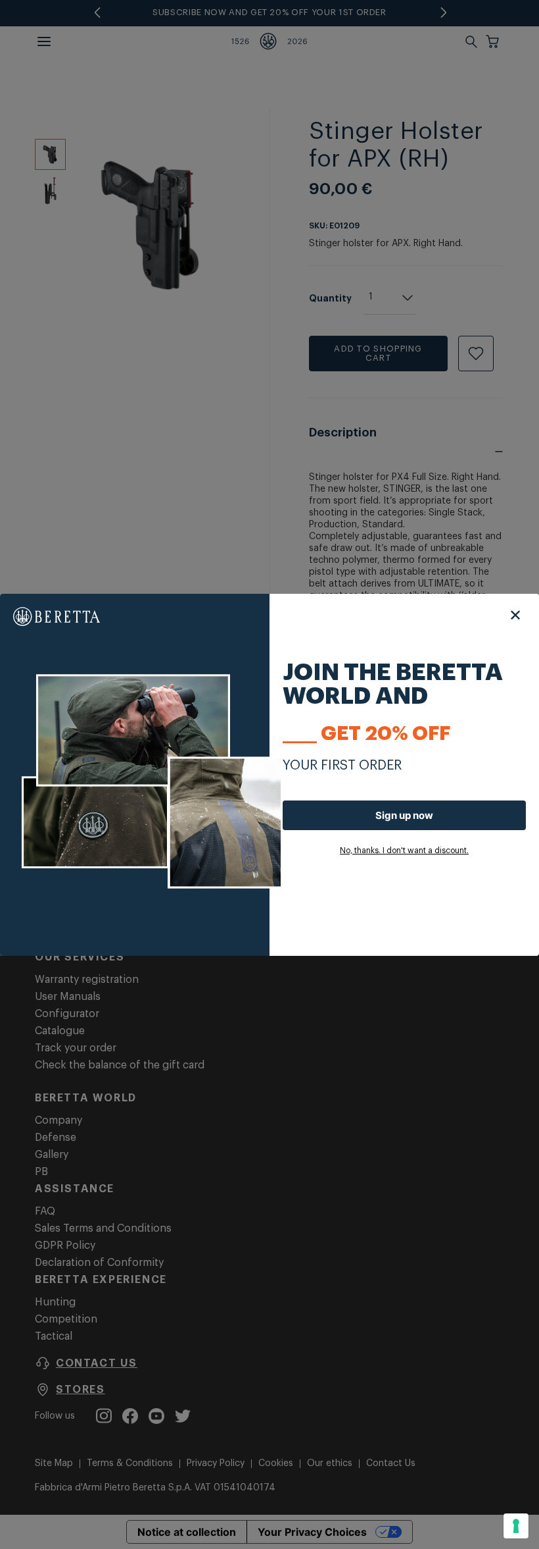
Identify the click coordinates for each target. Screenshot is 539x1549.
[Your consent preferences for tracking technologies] (516, 1525)
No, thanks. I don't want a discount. (404, 850)
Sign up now (404, 815)
